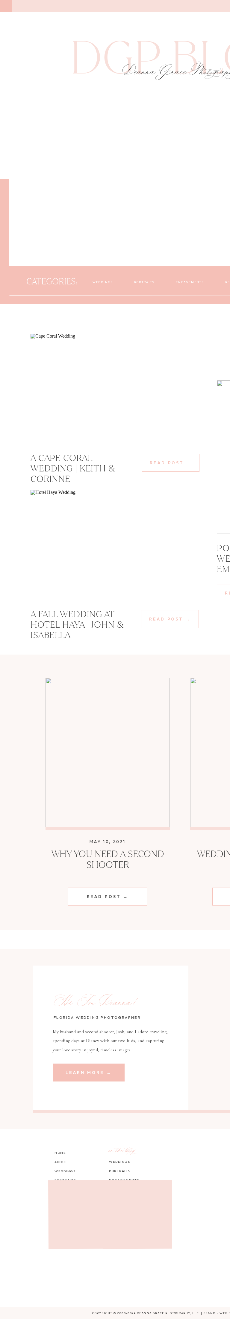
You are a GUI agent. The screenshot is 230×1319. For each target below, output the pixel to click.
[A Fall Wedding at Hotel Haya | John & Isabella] (115, 546)
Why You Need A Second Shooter (108, 859)
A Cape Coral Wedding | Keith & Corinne (73, 468)
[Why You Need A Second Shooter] (108, 752)
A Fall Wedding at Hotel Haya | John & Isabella (77, 624)
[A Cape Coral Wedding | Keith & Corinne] (115, 390)
